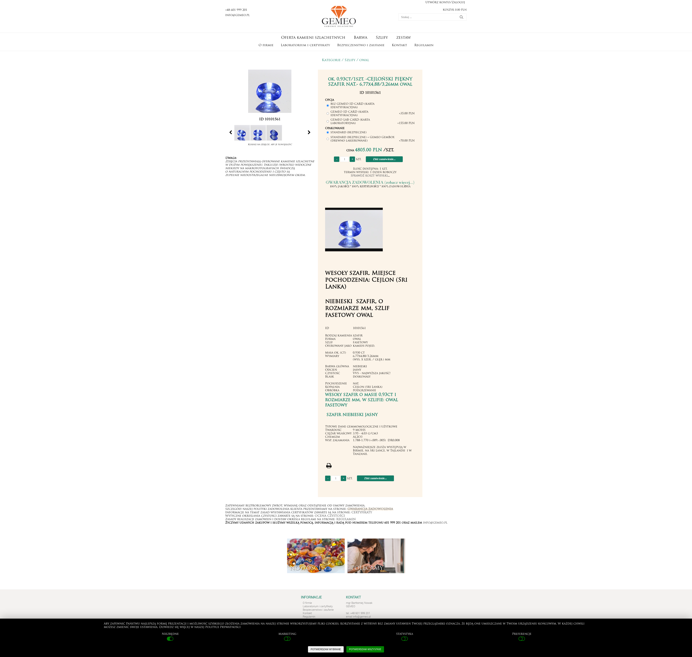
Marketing (287, 634)
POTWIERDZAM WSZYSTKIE (365, 649)
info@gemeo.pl (237, 15)
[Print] (328, 466)
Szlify (350, 60)
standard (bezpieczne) (349, 132)
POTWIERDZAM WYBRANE (326, 649)
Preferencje (521, 634)
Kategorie (331, 60)
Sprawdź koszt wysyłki (369, 175)
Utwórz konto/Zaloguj (445, 2)
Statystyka (404, 634)
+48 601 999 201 (236, 10)
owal (364, 60)
